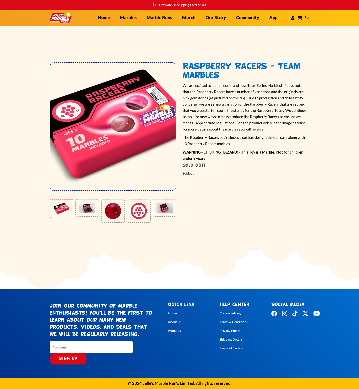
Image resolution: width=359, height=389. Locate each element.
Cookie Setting (230, 313)
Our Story (215, 17)
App (273, 17)
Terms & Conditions (234, 322)
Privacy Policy (230, 330)
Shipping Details (231, 339)
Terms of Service (231, 348)
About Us (175, 322)
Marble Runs (159, 17)
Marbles (128, 17)
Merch (188, 17)
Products (174, 330)
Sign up (68, 358)
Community (247, 17)
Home (104, 17)
